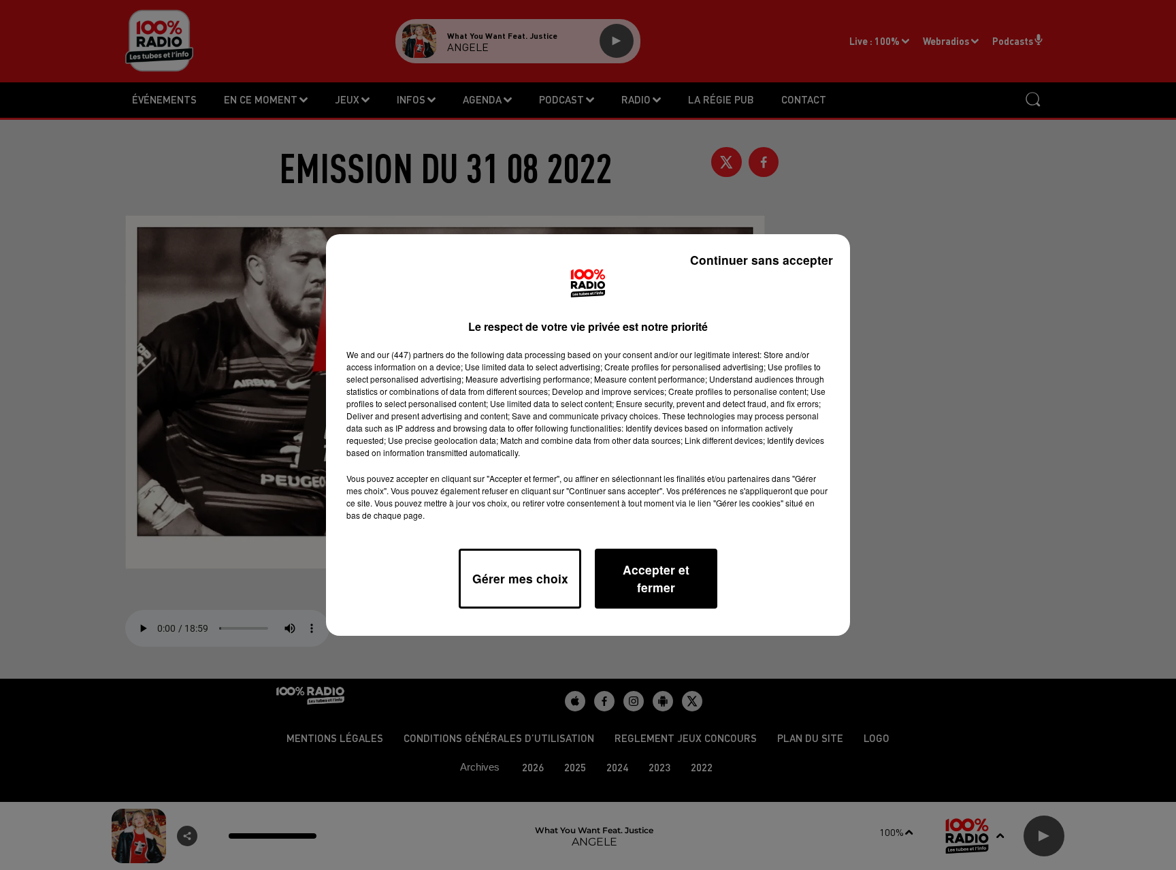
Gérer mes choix (520, 578)
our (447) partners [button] (410, 354)
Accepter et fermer (656, 578)
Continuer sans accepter (761, 259)
